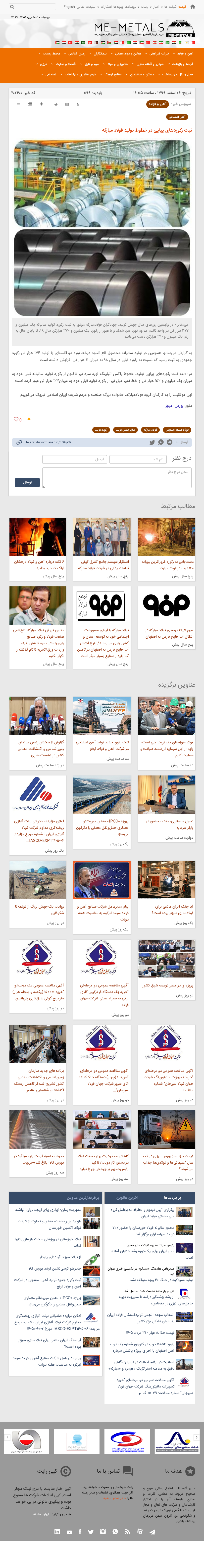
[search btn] (12, 7)
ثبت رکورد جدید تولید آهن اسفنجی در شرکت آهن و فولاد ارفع (102, 745)
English (69, 7)
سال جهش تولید (125, 429)
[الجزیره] (180, 42)
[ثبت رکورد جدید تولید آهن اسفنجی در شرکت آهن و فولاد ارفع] (102, 716)
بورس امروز (174, 406)
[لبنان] (154, 42)
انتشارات (106, 7)
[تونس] (90, 42)
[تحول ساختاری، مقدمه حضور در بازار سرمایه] (166, 794)
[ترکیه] (70, 42)
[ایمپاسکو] (26, 1441)
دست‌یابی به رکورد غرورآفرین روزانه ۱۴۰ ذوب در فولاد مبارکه (168, 565)
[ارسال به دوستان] (67, 104)
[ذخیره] (78, 104)
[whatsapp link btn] (115, 1532)
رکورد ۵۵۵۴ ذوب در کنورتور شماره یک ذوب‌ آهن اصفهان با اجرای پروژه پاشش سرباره (142, 1347)
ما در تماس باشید (114, 1498)
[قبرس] (187, 42)
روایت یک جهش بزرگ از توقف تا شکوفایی (39, 910)
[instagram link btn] (103, 1532)
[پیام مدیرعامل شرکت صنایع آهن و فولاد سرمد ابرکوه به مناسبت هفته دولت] (102, 880)
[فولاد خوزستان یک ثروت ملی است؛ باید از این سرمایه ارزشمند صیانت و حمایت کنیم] (166, 716)
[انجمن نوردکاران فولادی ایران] (177, 1441)
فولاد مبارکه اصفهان (177, 429)
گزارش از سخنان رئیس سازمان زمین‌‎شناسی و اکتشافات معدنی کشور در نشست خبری (41, 749)
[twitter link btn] (91, 1532)
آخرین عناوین (127, 1197)
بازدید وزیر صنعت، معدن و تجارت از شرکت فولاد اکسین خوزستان (49, 1224)
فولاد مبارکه (150, 429)
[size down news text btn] (18, 105)
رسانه (144, 7)
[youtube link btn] (69, 1533)
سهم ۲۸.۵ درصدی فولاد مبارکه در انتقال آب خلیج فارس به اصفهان (169, 633)
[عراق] (135, 42)
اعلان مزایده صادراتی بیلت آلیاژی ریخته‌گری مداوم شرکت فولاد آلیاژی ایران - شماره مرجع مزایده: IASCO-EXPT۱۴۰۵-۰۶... (39, 831)
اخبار (156, 7)
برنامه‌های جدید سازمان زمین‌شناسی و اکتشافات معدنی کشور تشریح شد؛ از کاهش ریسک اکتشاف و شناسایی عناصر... (39, 1080)
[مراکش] (148, 42)
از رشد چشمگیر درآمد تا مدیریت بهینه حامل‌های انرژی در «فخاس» (156, 1300)
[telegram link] (169, 443)
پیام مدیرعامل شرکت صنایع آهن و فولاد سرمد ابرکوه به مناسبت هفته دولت (103, 913)
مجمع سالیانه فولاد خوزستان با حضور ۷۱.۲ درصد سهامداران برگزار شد (143, 1231)
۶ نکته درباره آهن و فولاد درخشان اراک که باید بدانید (39, 565)
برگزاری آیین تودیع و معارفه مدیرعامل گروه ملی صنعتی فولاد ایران (142, 1213)
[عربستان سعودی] (83, 42)
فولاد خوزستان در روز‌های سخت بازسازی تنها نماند (48, 1242)
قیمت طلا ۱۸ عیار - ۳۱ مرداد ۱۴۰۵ (150, 1333)
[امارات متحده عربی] (57, 42)
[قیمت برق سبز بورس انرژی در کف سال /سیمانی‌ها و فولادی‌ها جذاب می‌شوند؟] (166, 1129)
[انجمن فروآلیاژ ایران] (127, 1441)
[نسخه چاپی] (56, 104)
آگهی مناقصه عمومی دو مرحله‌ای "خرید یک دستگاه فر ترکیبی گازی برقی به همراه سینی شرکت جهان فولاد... (104, 995)
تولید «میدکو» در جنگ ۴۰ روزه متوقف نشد (161, 1280)
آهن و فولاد (157, 104)
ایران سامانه (41, 1514)
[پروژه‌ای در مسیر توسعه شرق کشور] (166, 959)
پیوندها (118, 7)
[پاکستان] (167, 42)
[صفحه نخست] (192, 6)
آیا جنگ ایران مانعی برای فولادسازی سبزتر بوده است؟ (172, 910)
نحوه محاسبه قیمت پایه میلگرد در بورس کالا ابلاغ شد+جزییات (39, 1159)
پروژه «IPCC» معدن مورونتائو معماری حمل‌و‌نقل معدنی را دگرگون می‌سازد (102, 827)
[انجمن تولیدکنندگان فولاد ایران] (76, 1441)
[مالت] (122, 42)
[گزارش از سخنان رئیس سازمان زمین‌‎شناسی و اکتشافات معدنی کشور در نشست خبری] (37, 716)
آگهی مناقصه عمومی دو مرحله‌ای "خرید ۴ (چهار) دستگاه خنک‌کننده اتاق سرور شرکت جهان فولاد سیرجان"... (104, 1080)
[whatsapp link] (161, 443)
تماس (80, 7)
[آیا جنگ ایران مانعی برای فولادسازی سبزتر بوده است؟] (166, 880)
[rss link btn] (127, 1532)
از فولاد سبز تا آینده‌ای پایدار (60, 1257)
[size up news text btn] (41, 105)
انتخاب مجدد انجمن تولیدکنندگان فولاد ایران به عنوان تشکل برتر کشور (140, 1318)
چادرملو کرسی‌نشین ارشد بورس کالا (55, 1269)
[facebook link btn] (80, 1532)
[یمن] (64, 42)
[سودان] (116, 42)
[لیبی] (129, 42)
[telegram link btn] (152, 1532)
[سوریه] (77, 42)
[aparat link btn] (140, 1532)
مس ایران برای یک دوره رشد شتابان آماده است (152, 1254)
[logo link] (145, 31)
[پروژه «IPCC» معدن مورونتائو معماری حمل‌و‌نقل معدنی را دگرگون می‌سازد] (102, 794)
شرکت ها (170, 7)
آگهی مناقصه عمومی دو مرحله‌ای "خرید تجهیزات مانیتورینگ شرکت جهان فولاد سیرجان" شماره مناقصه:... (168, 1080)
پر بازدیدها (172, 1197)
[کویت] (142, 42)
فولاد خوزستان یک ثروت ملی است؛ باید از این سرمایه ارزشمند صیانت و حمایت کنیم (166, 749)
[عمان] (109, 42)
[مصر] (174, 42)
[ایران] (161, 42)
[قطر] (96, 42)
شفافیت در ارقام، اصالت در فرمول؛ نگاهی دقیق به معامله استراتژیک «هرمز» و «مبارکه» (141, 1365)
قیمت (182, 7)
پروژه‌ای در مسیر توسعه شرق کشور (167, 985)
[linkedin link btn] (57, 1532)
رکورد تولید (101, 429)
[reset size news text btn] (29, 105)
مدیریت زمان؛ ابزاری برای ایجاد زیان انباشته (48, 1210)
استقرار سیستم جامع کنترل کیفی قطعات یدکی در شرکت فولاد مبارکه (103, 565)
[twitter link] (152, 443)
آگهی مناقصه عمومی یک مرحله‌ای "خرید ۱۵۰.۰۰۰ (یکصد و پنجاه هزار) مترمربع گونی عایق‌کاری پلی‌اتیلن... (38, 992)
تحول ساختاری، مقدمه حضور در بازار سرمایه (169, 824)
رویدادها (130, 7)
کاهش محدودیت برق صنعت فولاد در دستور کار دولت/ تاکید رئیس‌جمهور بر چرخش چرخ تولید (103, 1162)
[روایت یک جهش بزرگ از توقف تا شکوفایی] (37, 880)
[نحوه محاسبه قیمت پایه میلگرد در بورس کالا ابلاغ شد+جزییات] (37, 1129)
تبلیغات (91, 7)
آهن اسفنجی (177, 116)
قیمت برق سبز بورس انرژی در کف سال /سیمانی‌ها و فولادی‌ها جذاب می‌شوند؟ (168, 1162)
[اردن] (103, 42)
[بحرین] (193, 42)
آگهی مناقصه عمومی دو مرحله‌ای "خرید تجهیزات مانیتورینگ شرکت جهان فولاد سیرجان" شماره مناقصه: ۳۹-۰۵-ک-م (154, 1386)
